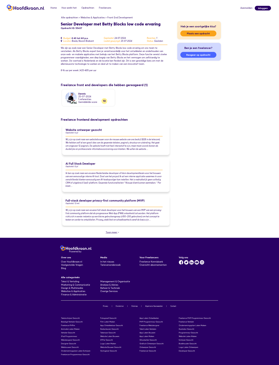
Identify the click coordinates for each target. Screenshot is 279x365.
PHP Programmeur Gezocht (151, 322)
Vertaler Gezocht (68, 333)
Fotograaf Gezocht (108, 318)
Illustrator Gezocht (186, 329)
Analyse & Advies (109, 284)
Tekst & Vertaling (70, 281)
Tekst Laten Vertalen (148, 329)
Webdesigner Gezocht (70, 340)
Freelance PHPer (68, 325)
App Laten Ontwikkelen (149, 318)
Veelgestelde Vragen (72, 264)
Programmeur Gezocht (188, 333)
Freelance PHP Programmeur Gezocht (195, 318)
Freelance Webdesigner (149, 325)
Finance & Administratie (74, 294)
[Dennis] (71, 97)
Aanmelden (246, 8)
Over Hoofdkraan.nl (71, 261)
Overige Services (109, 291)
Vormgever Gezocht (108, 351)
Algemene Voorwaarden (154, 306)
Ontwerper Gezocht (148, 347)
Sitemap (134, 306)
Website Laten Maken (188, 336)
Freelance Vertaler (186, 322)
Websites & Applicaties (73, 291)
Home (53, 7)
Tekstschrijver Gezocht (70, 318)
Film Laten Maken (107, 322)
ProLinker (87, 251)
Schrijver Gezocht (186, 340)
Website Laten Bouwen (109, 336)
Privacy (105, 306)
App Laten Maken (147, 336)
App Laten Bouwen (147, 333)
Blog (63, 268)
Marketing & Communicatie (75, 284)
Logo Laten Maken (108, 343)
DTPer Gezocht (106, 340)
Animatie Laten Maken (70, 329)
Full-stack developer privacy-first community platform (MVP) (105, 200)
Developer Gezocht (187, 351)
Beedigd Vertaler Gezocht (72, 322)
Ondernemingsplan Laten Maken (192, 325)
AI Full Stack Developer (80, 163)
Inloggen (263, 8)
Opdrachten (87, 7)
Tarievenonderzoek (110, 264)
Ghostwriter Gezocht (148, 340)
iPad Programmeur (69, 336)
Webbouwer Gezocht (70, 347)
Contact (173, 306)
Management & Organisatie (115, 281)
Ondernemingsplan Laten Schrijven (75, 351)
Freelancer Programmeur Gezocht (75, 354)
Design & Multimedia (72, 288)
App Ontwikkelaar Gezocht (111, 325)
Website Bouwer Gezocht (110, 347)
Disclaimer (120, 306)
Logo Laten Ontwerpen (188, 347)
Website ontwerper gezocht (84, 130)
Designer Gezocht (68, 343)
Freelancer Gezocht (148, 351)
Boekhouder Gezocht (187, 343)
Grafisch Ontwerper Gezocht (151, 343)
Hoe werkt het (69, 7)
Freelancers (105, 7)
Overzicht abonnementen (153, 264)
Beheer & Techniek (110, 288)
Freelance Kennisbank (151, 261)
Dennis (82, 93)
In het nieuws (107, 261)
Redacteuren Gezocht (109, 329)
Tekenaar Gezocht (108, 333)
